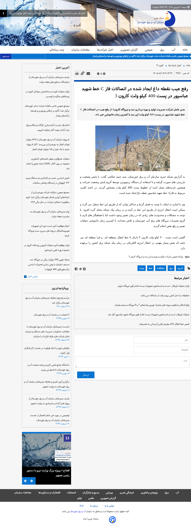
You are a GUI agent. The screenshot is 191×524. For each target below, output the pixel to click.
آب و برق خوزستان (77, 511)
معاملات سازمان (80, 50)
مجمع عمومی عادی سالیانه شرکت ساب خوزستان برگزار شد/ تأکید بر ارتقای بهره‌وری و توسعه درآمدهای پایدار (141, 56)
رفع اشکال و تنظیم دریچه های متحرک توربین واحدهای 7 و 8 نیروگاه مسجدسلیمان (152, 305)
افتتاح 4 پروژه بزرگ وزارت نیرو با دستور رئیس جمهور (48, 473)
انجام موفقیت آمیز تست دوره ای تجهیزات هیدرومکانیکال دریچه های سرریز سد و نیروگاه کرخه (48, 230)
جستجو (6, 56)
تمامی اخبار (32, 276)
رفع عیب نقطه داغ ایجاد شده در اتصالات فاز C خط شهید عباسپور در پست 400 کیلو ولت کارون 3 (135, 92)
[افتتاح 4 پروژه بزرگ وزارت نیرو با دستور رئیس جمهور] (46, 450)
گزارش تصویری (129, 50)
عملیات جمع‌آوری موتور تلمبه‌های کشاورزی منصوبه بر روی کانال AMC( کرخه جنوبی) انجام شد (47, 163)
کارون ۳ (160, 65)
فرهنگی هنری (127, 492)
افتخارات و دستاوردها (49, 492)
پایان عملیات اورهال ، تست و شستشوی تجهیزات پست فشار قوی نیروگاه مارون (153, 286)
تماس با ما (110, 505)
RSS (82, 505)
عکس (91, 498)
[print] (77, 73)
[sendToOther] (88, 73)
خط (150, 268)
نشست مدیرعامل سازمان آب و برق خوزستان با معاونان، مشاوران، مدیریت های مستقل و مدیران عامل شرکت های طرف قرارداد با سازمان (47, 331)
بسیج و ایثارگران (91, 492)
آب (174, 50)
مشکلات (161, 268)
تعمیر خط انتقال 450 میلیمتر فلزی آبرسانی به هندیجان (164, 324)
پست (141, 268)
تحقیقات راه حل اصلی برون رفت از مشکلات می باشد (165, 295)
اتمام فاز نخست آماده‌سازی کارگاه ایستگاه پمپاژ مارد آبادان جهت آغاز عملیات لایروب (47, 13)
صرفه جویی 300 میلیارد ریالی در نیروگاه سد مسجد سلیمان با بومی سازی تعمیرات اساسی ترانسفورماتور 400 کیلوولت (48, 264)
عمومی (149, 50)
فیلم (79, 498)
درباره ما (94, 505)
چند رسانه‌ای (57, 50)
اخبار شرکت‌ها (105, 50)
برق (162, 50)
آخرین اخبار (62, 68)
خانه (185, 50)
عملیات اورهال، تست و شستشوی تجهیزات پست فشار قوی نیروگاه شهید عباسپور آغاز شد (148, 314)
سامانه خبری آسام (91, 518)
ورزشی (109, 492)
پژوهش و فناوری (149, 492)
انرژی (180, 268)
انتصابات (71, 492)
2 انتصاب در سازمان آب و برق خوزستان (51, 314)
